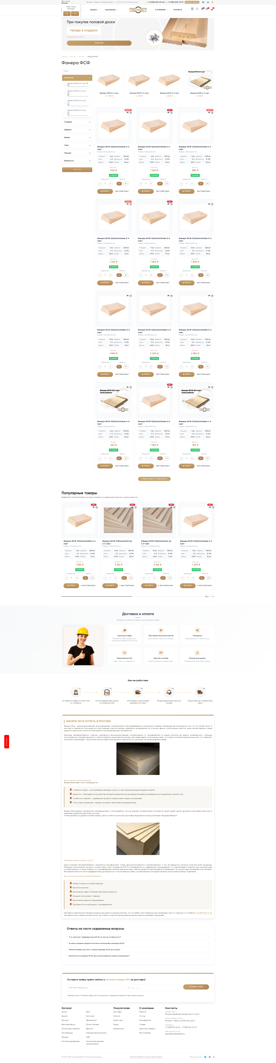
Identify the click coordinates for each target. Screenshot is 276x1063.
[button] (207, 10)
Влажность (69, 161)
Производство (145, 1020)
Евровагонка (91, 1020)
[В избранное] (131, 112)
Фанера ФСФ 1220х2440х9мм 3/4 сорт (154, 239)
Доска (64, 1012)
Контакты (178, 10)
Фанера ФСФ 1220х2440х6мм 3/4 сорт (113, 239)
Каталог (93, 10)
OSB (88, 1037)
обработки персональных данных (131, 995)
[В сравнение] (127, 112)
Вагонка (65, 1020)
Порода (67, 153)
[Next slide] (207, 596)
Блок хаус (90, 1016)
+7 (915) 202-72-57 (175, 2)
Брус (88, 1012)
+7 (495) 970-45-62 (156, 2)
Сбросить (77, 169)
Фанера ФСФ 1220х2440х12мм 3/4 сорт (195, 239)
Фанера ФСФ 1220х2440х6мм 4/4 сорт (195, 423)
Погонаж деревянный (70, 1041)
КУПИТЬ (106, 191)
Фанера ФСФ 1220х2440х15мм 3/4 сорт (113, 331)
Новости (142, 1012)
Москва (65, 3)
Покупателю (110, 10)
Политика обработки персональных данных (146, 1057)
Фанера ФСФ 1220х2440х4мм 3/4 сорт (195, 148)
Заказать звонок (192, 2)
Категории (69, 78)
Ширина (67, 130)
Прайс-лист (118, 1020)
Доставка (117, 1012)
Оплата (116, 1016)
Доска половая (92, 1024)
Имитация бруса (68, 1024)
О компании (160, 10)
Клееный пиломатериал (96, 1033)
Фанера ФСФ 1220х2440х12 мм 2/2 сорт (117, 542)
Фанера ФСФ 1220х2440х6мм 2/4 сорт (154, 148)
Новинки (7, 741)
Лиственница (67, 1033)
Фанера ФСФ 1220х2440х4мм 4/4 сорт (113, 423)
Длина (67, 137)
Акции (115, 1024)
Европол (89, 1029)
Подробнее (99, 43)
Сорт (66, 145)
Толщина (68, 122)
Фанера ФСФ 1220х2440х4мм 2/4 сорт (113, 148)
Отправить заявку (196, 987)
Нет (75, 13)
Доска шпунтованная (71, 1029)
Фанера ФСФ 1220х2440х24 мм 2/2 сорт (156, 542)
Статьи (142, 1016)
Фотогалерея (145, 1033)
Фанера (65, 1037)
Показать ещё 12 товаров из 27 (154, 479)
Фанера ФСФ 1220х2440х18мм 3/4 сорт (154, 331)
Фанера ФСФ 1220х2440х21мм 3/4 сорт (195, 331)
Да (67, 13)
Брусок (65, 1016)
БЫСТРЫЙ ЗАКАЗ (122, 191)
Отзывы (142, 1024)
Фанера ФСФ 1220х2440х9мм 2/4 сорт (154, 423)
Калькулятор (118, 1029)
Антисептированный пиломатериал (95, 1043)
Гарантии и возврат (147, 1029)
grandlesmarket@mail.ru (175, 1034)
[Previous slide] (212, 596)
